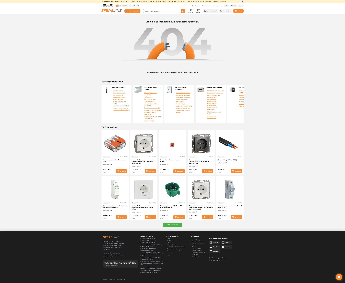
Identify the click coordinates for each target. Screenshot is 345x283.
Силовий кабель (118, 91)
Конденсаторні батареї (183, 108)
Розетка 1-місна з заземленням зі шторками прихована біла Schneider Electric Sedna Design (201, 207)
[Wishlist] (128, 141)
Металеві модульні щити (215, 93)
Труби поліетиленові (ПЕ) (152, 108)
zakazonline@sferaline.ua (218, 258)
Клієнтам (205, 6)
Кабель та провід (118, 87)
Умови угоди (196, 239)
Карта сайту (195, 254)
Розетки (169, 255)
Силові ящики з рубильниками (212, 104)
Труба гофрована (149, 101)
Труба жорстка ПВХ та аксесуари (151, 105)
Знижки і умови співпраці (199, 252)
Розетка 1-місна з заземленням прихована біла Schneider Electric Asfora (142, 207)
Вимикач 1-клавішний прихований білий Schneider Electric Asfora (150, 271)
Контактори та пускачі (183, 97)
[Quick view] (128, 138)
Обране (190, 11)
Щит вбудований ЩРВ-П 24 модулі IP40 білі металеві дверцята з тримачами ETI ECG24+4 (151, 263)
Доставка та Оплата (197, 241)
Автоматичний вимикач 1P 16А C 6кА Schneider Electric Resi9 (115, 206)
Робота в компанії (197, 250)
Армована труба (149, 121)
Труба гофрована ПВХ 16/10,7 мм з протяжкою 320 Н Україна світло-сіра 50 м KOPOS (151, 253)
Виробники (195, 6)
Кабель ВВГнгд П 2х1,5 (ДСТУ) (227, 160)
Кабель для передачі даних (119, 102)
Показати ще (173, 225)
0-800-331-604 (215, 260)
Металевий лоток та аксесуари (150, 94)
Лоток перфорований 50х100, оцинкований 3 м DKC (149, 249)
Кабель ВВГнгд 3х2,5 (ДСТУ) (149, 238)
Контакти (219, 6)
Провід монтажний (119, 93)
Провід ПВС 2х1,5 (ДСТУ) (148, 242)
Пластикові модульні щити (215, 91)
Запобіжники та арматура (184, 106)
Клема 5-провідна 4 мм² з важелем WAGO (171, 160)
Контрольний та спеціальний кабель (119, 96)
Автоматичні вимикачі (183, 93)
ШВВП (169, 238)
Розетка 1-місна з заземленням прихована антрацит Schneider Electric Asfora (199, 161)
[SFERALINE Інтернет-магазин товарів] (111, 11)
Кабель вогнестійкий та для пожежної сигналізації (121, 109)
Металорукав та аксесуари (152, 110)
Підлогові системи (150, 99)
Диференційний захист (183, 95)
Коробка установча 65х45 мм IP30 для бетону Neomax (171, 206)
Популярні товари (146, 236)
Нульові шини (171, 253)
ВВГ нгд (169, 240)
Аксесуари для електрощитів (211, 117)
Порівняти (198, 11)
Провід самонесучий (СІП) (121, 106)
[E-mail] (134, 5)
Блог (213, 6)
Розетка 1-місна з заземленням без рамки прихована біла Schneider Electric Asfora (143, 161)
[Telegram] (137, 5)
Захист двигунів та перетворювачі (182, 100)
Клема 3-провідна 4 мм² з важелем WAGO (114, 160)
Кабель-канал (148, 97)
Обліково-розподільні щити (214, 113)
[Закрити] (242, 1)
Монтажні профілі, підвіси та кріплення (152, 117)
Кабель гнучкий (118, 99)
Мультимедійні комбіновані (212, 108)
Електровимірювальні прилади (183, 111)
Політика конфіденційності (196, 247)
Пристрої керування (182, 104)
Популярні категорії (172, 236)
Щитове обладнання (214, 87)
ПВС (168, 242)
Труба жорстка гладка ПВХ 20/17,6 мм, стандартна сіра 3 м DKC (151, 245)
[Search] (183, 11)
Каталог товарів (134, 11)
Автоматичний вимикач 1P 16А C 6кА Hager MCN (230, 206)
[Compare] (128, 145)
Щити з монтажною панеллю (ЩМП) (213, 96)
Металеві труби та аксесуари (150, 113)
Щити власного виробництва (212, 100)
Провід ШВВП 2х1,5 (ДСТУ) (149, 240)
